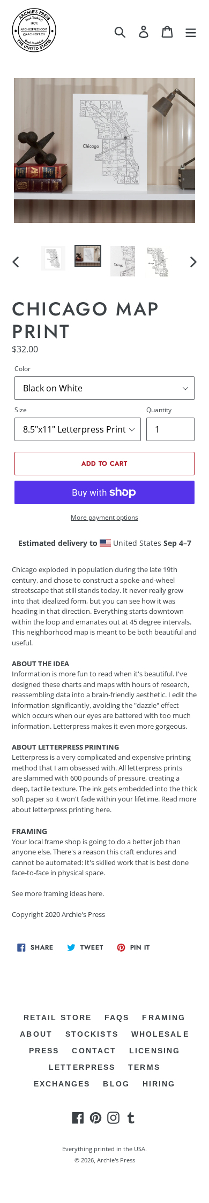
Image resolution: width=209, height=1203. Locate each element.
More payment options (104, 517)
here (102, 809)
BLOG (116, 1083)
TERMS (144, 1067)
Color (22, 368)
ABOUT (36, 1034)
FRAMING (163, 1017)
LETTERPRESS (82, 1067)
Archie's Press (116, 1160)
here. (96, 893)
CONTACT (94, 1050)
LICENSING (154, 1050)
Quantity (158, 409)
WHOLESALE (160, 1034)
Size (20, 409)
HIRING (159, 1083)
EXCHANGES (62, 1083)
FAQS (116, 1017)
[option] (53, 258)
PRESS (44, 1050)
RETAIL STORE (58, 1017)
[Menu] (191, 32)
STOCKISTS (91, 1034)
